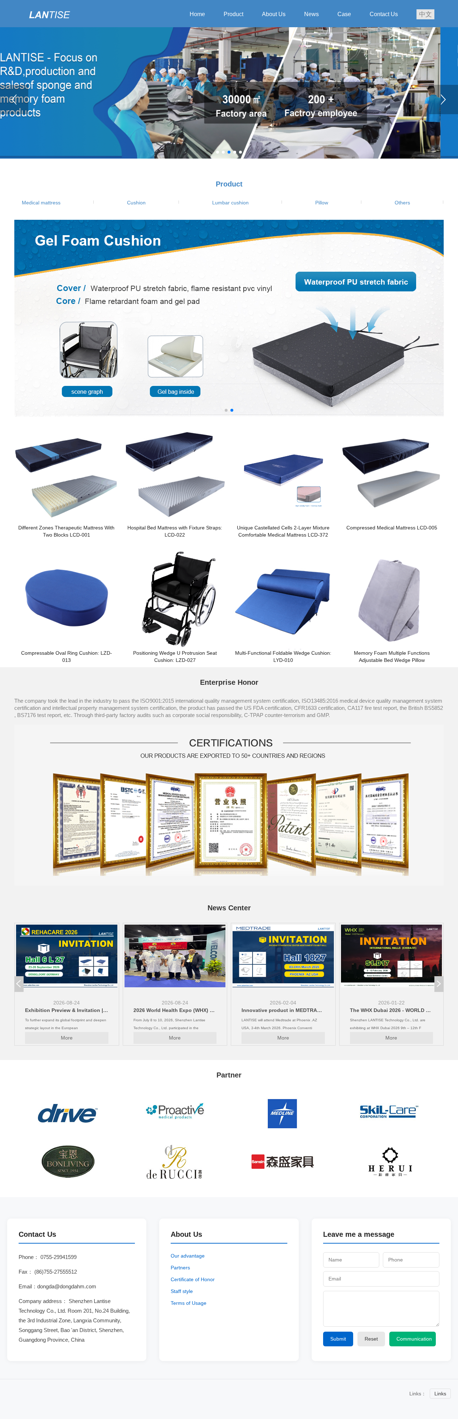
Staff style (182, 1291)
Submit (338, 1339)
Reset (371, 1339)
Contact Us (384, 14)
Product (233, 14)
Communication (414, 1339)
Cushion (136, 202)
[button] (443, 99)
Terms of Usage (188, 1303)
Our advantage (188, 1256)
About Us (274, 14)
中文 (425, 14)
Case (344, 14)
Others (402, 202)
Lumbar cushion (230, 202)
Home (197, 14)
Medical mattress (41, 202)
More (67, 1038)
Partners (180, 1267)
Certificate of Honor (193, 1279)
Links (440, 1393)
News (311, 14)
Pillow (321, 202)
